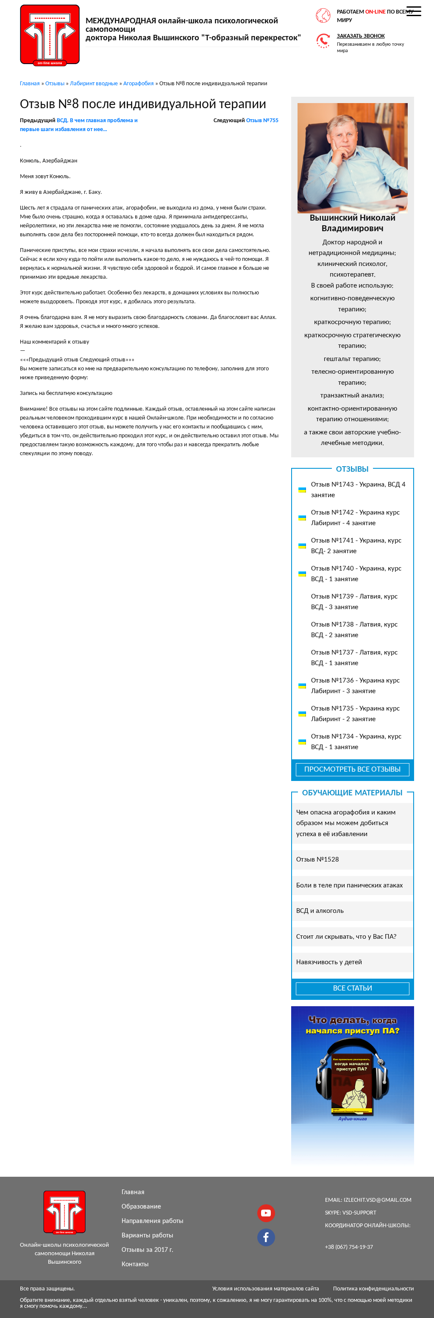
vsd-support (359, 1213)
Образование (141, 1206)
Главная (133, 1192)
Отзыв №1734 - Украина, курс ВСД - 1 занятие (356, 742)
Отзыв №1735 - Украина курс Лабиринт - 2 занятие (355, 714)
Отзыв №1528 (317, 859)
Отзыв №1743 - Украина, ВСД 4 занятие (358, 490)
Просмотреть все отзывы (352, 770)
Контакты (135, 1264)
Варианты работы (147, 1235)
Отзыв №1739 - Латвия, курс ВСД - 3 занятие (354, 602)
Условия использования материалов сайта (265, 1289)
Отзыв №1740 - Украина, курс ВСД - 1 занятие (356, 574)
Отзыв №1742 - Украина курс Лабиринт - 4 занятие (355, 518)
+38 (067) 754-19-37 (349, 1247)
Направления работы (153, 1221)
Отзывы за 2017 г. (147, 1250)
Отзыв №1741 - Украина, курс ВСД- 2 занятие (356, 546)
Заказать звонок (361, 36)
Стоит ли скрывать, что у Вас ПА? (346, 936)
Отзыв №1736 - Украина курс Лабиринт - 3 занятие (355, 686)
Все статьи (352, 989)
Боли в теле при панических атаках (349, 885)
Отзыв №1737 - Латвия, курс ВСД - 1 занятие (354, 658)
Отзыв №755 (262, 121)
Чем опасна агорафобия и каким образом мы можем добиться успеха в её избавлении (346, 823)
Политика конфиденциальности (373, 1289)
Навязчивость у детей (329, 962)
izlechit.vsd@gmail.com (378, 1200)
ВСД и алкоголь (320, 911)
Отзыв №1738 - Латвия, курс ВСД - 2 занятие (354, 630)
